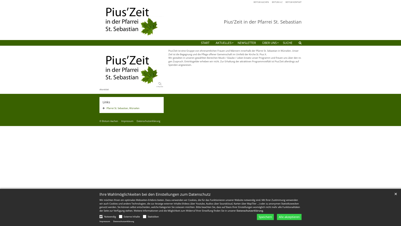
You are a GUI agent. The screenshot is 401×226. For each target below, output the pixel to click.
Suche (287, 43)
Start (205, 43)
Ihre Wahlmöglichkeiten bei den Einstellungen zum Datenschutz (155, 194)
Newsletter (247, 43)
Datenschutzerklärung (250, 210)
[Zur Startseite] (131, 20)
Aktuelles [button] (223, 43)
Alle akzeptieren (289, 217)
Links (106, 102)
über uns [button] (269, 43)
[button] (298, 43)
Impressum (104, 221)
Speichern (265, 217)
